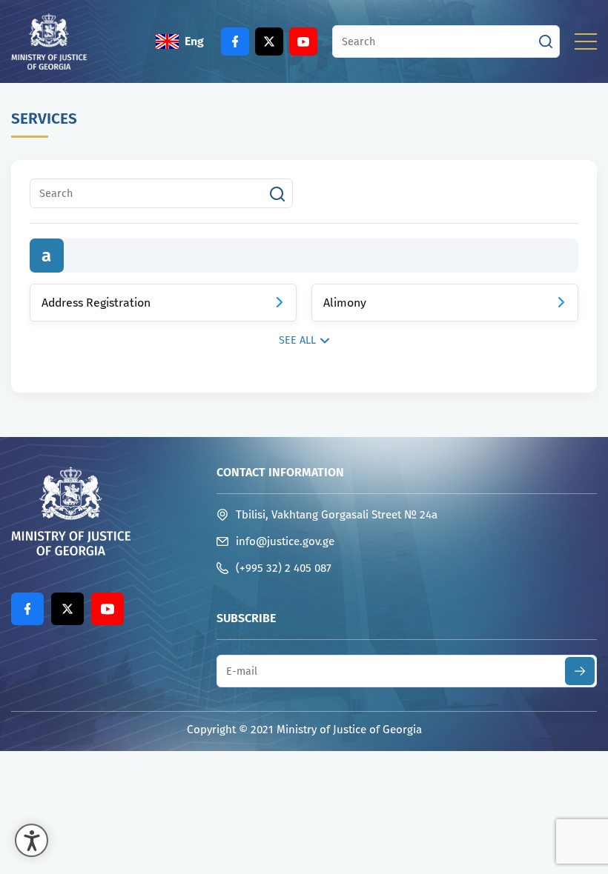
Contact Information (280, 472)
